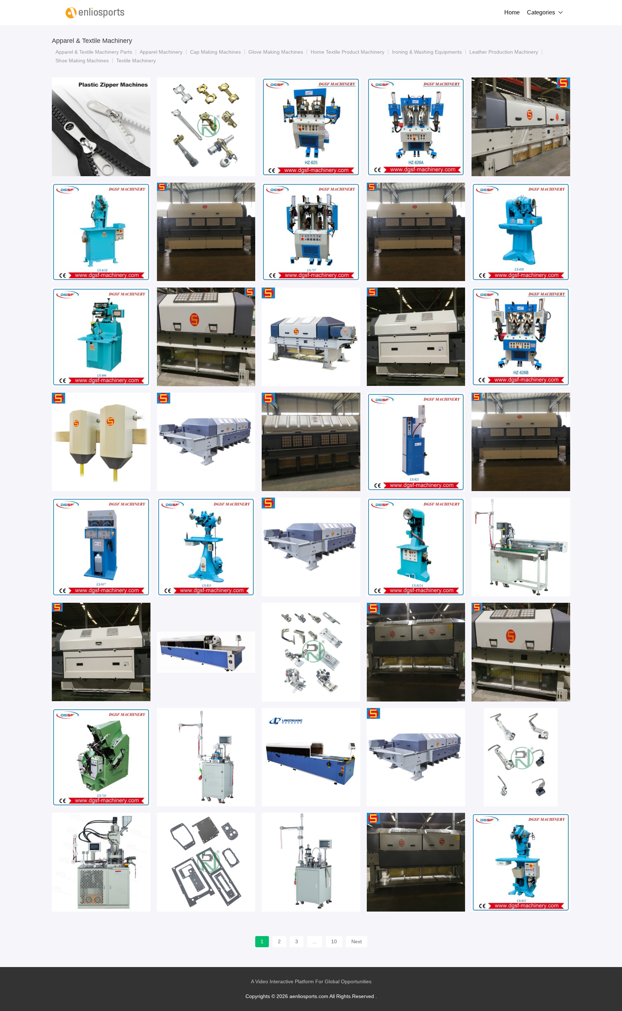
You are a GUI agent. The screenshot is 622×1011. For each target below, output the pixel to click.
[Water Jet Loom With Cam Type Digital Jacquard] (416, 337)
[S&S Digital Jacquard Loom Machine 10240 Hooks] (416, 757)
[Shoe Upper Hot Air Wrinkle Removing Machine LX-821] (416, 442)
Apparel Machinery (161, 51)
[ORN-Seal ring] (206, 862)
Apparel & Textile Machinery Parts (93, 51)
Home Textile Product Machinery (347, 51)
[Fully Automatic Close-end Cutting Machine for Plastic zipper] (521, 547)
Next (356, 941)
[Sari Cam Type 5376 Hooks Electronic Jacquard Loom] (206, 232)
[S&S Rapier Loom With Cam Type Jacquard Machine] (416, 232)
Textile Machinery (136, 60)
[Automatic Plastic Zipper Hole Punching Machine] (206, 757)
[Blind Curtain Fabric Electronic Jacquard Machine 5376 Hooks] (416, 652)
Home (512, 12)
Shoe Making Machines (82, 60)
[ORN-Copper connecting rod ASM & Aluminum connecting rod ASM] (206, 126)
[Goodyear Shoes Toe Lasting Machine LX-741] (101, 757)
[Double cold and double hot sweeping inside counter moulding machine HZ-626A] (416, 126)
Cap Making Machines (215, 51)
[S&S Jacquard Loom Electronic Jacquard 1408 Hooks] (311, 337)
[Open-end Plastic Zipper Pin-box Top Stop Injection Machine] (101, 862)
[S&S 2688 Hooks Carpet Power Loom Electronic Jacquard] (206, 337)
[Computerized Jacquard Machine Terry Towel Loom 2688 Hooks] (521, 652)
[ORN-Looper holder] (521, 757)
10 (334, 941)
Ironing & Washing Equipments (427, 51)
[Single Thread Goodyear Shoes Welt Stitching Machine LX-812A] (416, 547)
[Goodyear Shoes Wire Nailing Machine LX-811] (206, 547)
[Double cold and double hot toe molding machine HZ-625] (311, 126)
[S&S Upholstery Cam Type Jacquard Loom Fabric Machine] (101, 652)
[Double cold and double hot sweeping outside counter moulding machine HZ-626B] (521, 337)
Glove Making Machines (275, 51)
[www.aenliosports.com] (95, 12)
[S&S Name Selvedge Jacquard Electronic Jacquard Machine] (101, 442)
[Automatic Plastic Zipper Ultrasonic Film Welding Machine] (311, 862)
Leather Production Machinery (503, 51)
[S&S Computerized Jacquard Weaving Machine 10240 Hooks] (311, 547)
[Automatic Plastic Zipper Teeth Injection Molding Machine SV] (101, 126)
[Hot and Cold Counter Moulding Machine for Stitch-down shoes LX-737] (311, 232)
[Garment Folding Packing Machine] (311, 757)
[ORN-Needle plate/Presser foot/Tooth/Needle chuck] (311, 652)
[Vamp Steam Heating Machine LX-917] (101, 547)
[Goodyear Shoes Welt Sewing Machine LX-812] (521, 862)
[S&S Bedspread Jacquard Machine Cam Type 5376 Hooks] (521, 442)
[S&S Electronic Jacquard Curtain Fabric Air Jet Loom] (416, 862)
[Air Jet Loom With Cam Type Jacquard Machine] (311, 442)
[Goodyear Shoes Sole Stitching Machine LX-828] (521, 232)
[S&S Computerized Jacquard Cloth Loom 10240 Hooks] (206, 442)
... (314, 941)
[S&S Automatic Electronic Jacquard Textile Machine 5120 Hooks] (521, 126)
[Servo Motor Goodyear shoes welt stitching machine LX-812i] (101, 232)
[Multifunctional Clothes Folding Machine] (206, 652)
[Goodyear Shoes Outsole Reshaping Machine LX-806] (101, 337)
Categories (541, 12)
